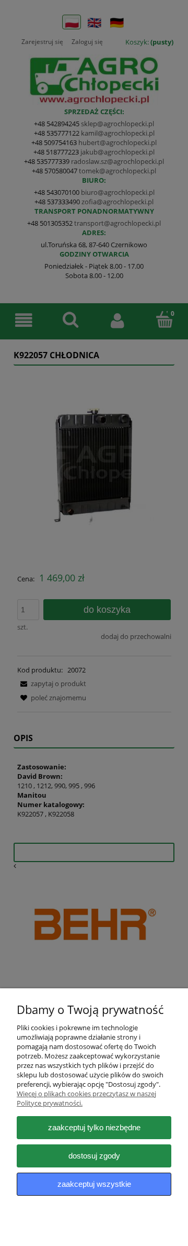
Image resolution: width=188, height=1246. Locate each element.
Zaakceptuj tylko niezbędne (94, 1127)
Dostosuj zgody (94, 1155)
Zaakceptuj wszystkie (94, 1183)
